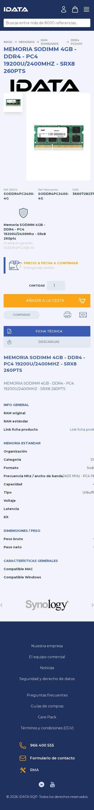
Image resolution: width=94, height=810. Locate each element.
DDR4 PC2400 (76, 41)
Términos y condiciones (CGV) (47, 728)
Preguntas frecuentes (47, 695)
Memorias (26, 42)
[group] (47, 605)
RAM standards (49, 41)
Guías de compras (47, 706)
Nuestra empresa (47, 646)
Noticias (47, 668)
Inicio (8, 42)
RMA (34, 770)
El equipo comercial (47, 657)
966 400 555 (42, 745)
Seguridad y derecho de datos (47, 679)
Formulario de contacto (52, 758)
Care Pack (47, 717)
